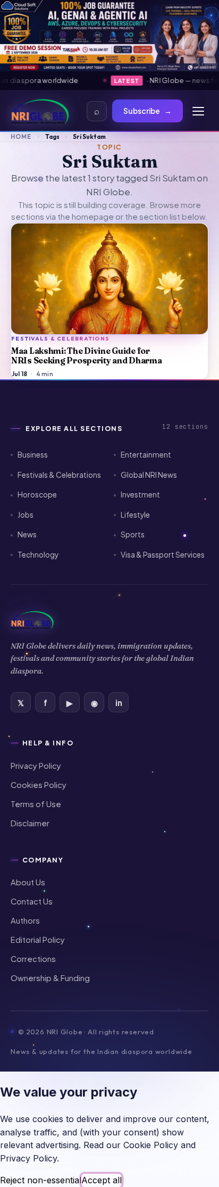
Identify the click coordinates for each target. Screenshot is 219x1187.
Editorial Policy (38, 939)
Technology (38, 554)
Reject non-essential (40, 1180)
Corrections (33, 959)
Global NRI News (149, 474)
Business (33, 454)
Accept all (101, 1180)
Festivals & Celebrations (59, 474)
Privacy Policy (36, 765)
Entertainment (146, 454)
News (27, 534)
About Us (28, 882)
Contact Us (32, 901)
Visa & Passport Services (163, 554)
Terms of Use (36, 804)
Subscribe (147, 110)
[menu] (198, 111)
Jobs (25, 514)
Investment (140, 494)
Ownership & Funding (50, 978)
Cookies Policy (38, 785)
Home (21, 136)
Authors (25, 920)
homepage (93, 216)
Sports (133, 534)
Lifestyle (135, 514)
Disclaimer (30, 823)
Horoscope (37, 494)
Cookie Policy (150, 1145)
